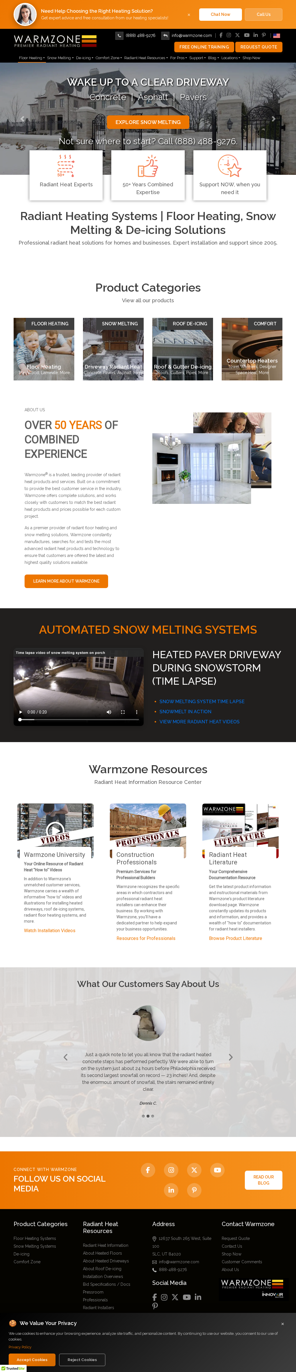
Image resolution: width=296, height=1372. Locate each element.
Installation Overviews (103, 1268)
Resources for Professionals (145, 938)
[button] (22, 119)
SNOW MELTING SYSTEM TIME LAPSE (202, 701)
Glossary (91, 1307)
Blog (212, 58)
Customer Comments (242, 1254)
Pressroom (93, 1284)
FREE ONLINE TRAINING (204, 47)
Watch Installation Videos (49, 930)
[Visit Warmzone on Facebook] (148, 1162)
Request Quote (258, 47)
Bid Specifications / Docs (106, 1276)
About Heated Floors (102, 1245)
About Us (230, 1262)
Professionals (95, 1292)
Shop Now (251, 58)
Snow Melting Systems (35, 1238)
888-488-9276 (173, 1262)
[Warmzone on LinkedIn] (171, 1182)
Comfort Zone (107, 58)
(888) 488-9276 (141, 35)
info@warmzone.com (192, 35)
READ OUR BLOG (264, 1172)
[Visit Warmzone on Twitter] (194, 1162)
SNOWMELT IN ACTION (185, 711)
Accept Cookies (32, 1359)
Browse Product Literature (235, 938)
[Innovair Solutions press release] (255, 1281)
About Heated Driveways (106, 1253)
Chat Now (220, 14)
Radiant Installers (98, 1300)
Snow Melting (59, 58)
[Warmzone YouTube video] (217, 1162)
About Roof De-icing (102, 1261)
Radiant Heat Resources (144, 58)
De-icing (83, 58)
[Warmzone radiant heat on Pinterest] (194, 1182)
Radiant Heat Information (105, 1237)
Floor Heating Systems (35, 1230)
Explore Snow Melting (148, 122)
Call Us (264, 14)
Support (196, 58)
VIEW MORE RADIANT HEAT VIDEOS (200, 722)
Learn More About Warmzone (66, 581)
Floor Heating (30, 58)
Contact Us (232, 1238)
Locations (229, 58)
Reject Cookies (82, 1359)
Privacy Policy (20, 1347)
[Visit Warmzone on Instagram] (171, 1162)
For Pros (177, 58)
